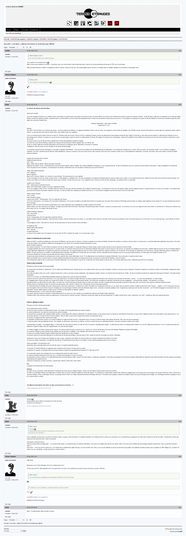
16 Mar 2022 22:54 (32, 50)
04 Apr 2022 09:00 (32, 395)
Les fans (15, 44)
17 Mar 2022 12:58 (32, 74)
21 (23, 47)
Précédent (12, 47)
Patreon (36, 95)
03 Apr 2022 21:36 (32, 104)
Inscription (26, 30)
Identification (34, 30)
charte (43, 91)
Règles (17, 30)
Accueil (8, 30)
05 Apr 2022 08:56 (32, 507)
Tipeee (42, 95)
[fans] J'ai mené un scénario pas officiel (38, 44)
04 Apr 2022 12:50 (32, 421)
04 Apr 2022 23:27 (32, 456)
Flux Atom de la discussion (174, 529)
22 (27, 47)
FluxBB (179, 531)
